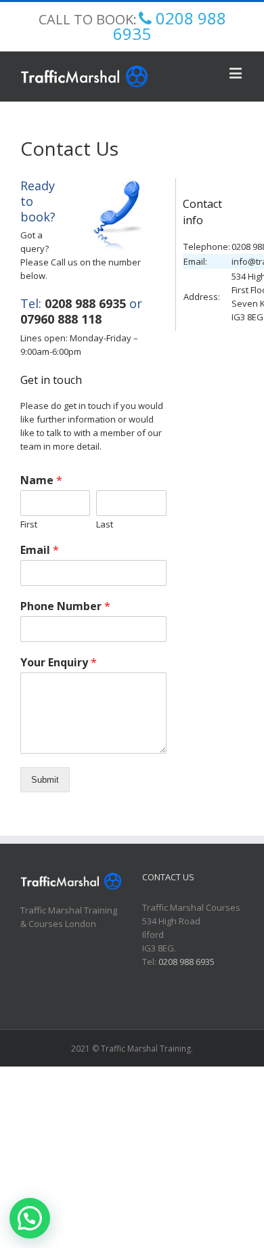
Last (104, 524)
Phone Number (65, 606)
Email (39, 550)
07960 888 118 (61, 319)
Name (41, 480)
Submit (45, 780)
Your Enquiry (58, 662)
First (28, 524)
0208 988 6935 (85, 303)
